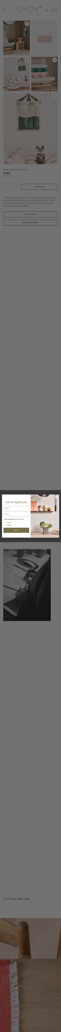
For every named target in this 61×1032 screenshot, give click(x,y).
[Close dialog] (56, 497)
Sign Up (16, 530)
